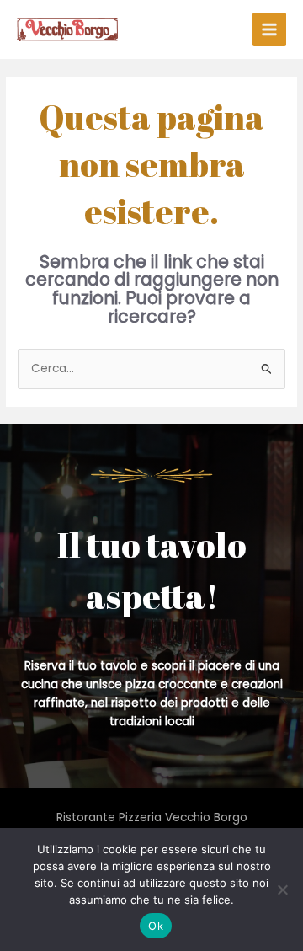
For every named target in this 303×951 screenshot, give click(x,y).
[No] (282, 889)
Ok (155, 925)
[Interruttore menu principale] (269, 30)
